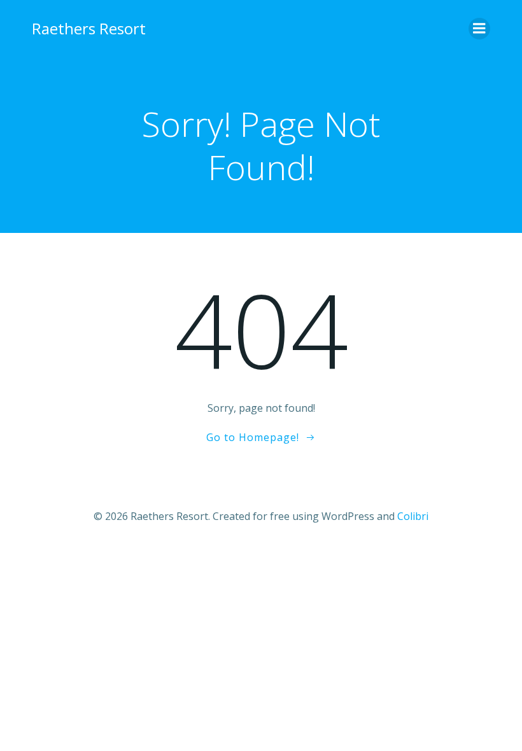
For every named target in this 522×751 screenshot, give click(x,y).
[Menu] (479, 28)
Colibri (412, 516)
